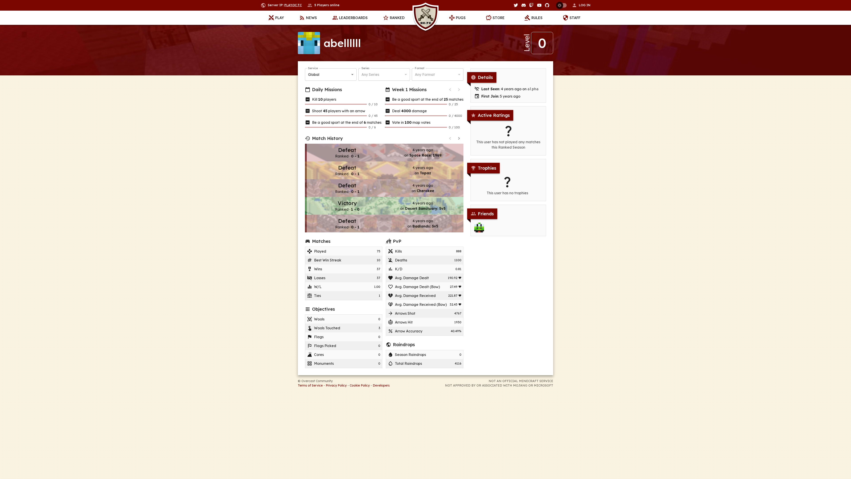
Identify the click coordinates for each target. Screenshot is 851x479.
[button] (581, 5)
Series (365, 68)
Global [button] (313, 74)
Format (419, 68)
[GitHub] (547, 5)
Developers (381, 385)
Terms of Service (310, 385)
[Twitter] (516, 5)
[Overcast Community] (425, 17)
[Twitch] (531, 5)
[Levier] (479, 227)
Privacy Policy (336, 385)
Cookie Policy (360, 385)
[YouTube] (539, 5)
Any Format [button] (425, 74)
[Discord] (523, 5)
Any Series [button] (370, 74)
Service (313, 68)
